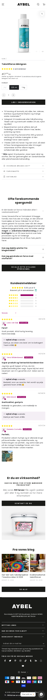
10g (5, 87)
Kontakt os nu (23, 503)
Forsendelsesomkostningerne (31, 76)
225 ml (14, 87)
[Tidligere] (37, 52)
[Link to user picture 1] (7, 456)
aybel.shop (15, 692)
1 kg (23, 87)
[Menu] (3, 4)
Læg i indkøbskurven (23, 102)
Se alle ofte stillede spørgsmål (23, 268)
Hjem (3, 59)
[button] (38, 4)
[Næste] (42, 52)
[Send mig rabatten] (44, 643)
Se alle (23, 589)
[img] (7, 319)
